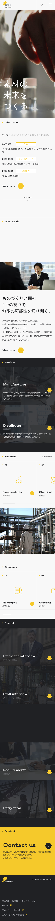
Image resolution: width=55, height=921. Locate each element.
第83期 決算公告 (10, 176)
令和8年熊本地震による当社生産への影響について (27, 150)
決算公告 (26, 171)
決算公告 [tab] (45, 134)
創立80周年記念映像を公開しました (20, 164)
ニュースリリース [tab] (19, 134)
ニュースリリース (26, 159)
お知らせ (26, 144)
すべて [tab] (5, 134)
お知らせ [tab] (34, 134)
